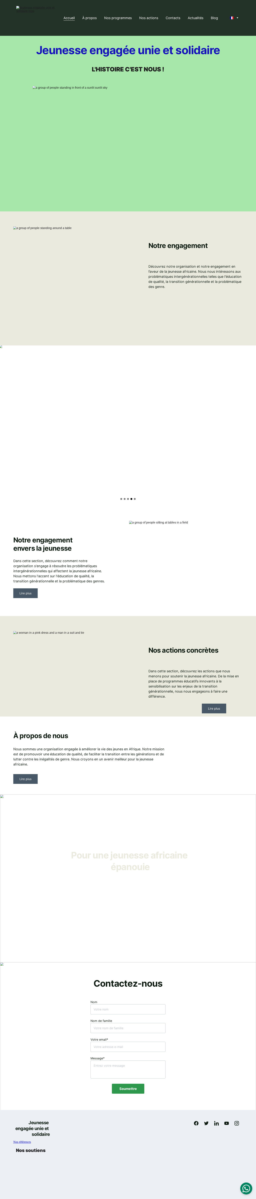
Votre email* (99, 1039)
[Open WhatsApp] (246, 1189)
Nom (94, 1002)
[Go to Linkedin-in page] (218, 1123)
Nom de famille (101, 1021)
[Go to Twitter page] (208, 1123)
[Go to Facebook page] (198, 1123)
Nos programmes (118, 18)
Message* (98, 1058)
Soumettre (128, 1089)
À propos (89, 18)
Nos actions (148, 18)
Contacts (173, 18)
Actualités (195, 18)
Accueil (69, 18)
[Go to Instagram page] (236, 1123)
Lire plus (25, 593)
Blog (214, 18)
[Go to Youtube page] (228, 1123)
